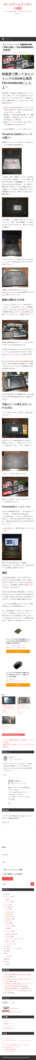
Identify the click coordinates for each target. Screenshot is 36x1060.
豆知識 (7, 928)
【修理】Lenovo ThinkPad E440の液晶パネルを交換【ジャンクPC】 (8, 707)
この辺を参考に (7, 528)
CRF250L (8, 912)
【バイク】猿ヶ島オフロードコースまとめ (16, 1045)
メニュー (8, 39)
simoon (15, 52)
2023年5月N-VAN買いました (12, 988)
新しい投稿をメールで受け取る (13, 874)
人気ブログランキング (16, 1012)
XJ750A (8, 921)
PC (21, 52)
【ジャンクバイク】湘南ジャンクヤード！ (8, 725)
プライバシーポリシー (10, 1051)
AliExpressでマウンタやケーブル (12, 354)
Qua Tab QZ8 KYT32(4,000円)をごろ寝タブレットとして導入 (23, 707)
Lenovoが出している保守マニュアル (20, 309)
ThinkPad (11, 734)
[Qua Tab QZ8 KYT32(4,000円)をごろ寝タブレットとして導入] (24, 700)
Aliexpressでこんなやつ (9, 292)
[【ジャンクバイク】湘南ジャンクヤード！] (8, 720)
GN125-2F (9, 917)
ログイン (6, 1021)
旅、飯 (6, 946)
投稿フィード (8, 1023)
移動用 (6, 951)
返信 (4, 775)
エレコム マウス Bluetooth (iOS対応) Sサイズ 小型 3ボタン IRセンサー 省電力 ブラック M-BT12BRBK (17, 674)
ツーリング (9, 926)
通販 (5, 959)
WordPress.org (8, 1028)
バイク (6, 909)
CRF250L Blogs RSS (10, 1049)
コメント (5, 822)
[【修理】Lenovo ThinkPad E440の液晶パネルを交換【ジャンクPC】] (8, 700)
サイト (4, 862)
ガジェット (26, 52)
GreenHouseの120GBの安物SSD (19, 361)
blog (5, 894)
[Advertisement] (18, 27)
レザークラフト (8, 944)
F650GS (8, 914)
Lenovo (5, 734)
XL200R (8, 923)
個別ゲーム (9, 941)
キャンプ (6, 904)
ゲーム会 (8, 936)
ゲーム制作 (7, 907)
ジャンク (22, 734)
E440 (15, 115)
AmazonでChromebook (11, 107)
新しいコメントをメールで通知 (13, 870)
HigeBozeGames (10, 934)
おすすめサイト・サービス (12, 1047)
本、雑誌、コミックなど (11, 948)
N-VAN (8, 956)
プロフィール (8, 1038)
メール (5, 855)
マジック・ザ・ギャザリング (14, 939)
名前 (4, 847)
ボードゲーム (8, 931)
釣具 (7, 964)
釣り (5, 961)
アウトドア (9, 901)
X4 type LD (9, 919)
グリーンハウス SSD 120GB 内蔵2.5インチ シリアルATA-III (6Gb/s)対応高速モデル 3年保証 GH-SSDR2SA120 (18, 641)
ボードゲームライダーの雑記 (18, 6)
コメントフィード (9, 1026)
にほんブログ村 (14, 1008)
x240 (17, 734)
